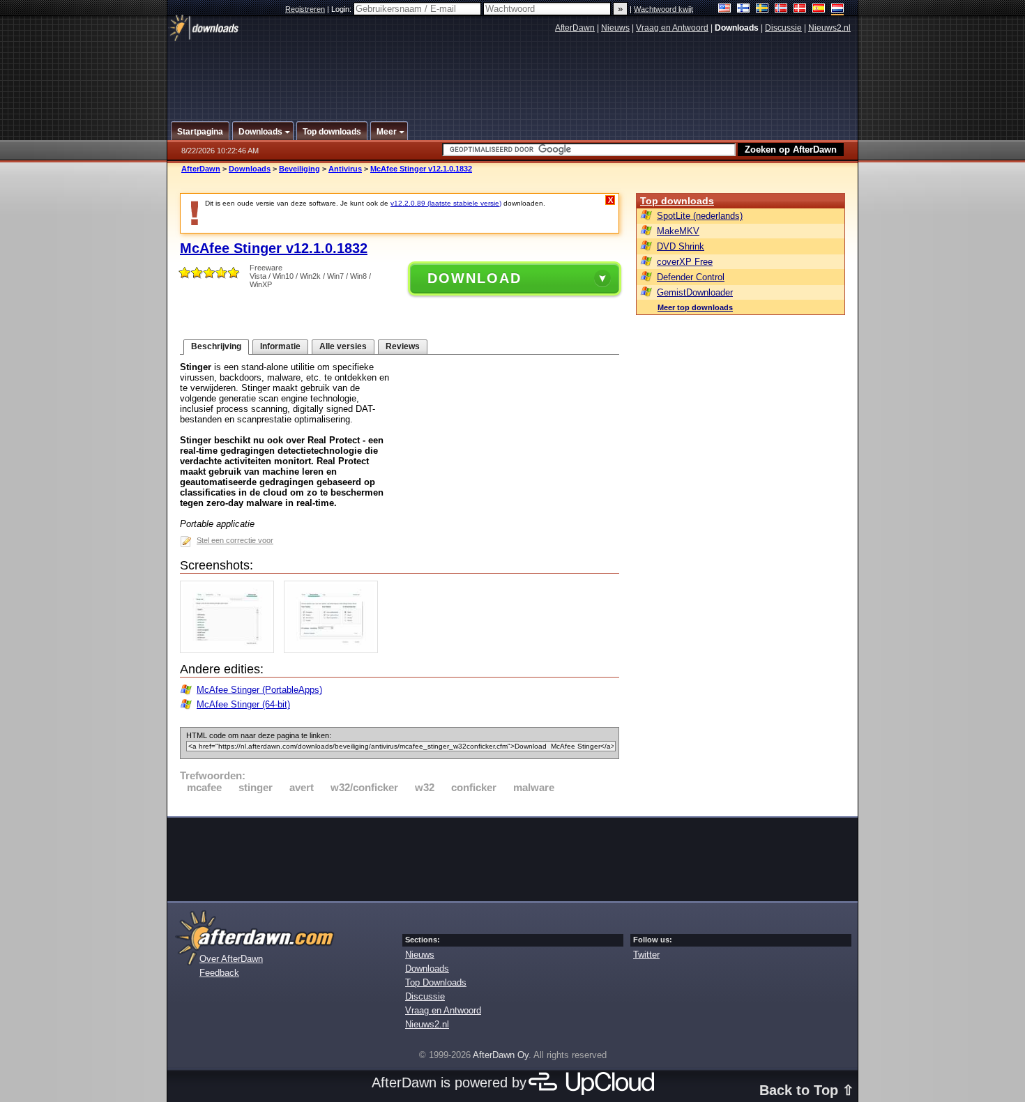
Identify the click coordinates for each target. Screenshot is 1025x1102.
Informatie (280, 346)
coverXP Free (685, 262)
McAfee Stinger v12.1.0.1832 (421, 168)
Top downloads (677, 200)
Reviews (403, 346)
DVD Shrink (680, 246)
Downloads (250, 168)
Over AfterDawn (231, 959)
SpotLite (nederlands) (700, 216)
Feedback (219, 972)
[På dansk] (800, 9)
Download (474, 278)
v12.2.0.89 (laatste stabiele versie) (445, 203)
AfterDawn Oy (501, 1055)
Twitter (646, 954)
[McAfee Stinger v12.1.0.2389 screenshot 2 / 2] (334, 650)
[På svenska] (762, 9)
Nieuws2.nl (829, 28)
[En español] (819, 9)
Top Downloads (435, 982)
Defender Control (690, 277)
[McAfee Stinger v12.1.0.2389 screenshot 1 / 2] (230, 650)
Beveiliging (299, 168)
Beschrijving (216, 346)
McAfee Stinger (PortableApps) (259, 689)
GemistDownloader (695, 292)
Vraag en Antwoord (672, 28)
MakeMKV (678, 231)
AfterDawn (575, 28)
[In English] (724, 9)
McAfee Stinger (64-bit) (243, 704)
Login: (342, 9)
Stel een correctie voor (235, 540)
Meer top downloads (695, 307)
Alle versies (343, 346)
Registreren (305, 9)
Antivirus (345, 168)
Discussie (783, 28)
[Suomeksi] (743, 9)
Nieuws (615, 28)
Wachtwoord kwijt (663, 9)
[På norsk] (781, 9)
